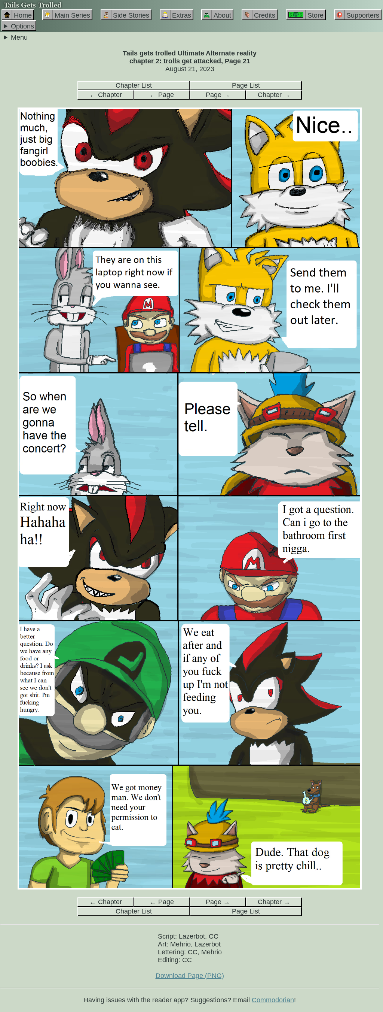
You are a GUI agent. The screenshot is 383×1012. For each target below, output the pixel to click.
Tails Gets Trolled (32, 5)
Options (22, 26)
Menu (19, 37)
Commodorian (273, 1000)
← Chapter (105, 95)
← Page (162, 95)
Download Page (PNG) (190, 975)
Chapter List (134, 85)
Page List (246, 85)
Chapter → (274, 95)
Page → (218, 95)
